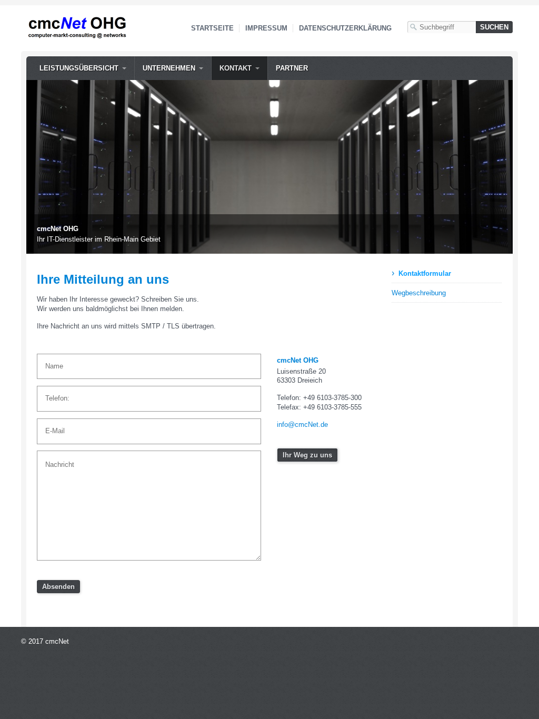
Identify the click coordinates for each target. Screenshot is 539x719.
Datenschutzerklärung (345, 28)
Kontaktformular (424, 273)
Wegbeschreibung (419, 293)
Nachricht (56, 458)
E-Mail (52, 426)
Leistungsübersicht (78, 68)
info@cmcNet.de (302, 424)
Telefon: (54, 393)
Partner (292, 68)
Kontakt (235, 68)
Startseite (212, 28)
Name (52, 361)
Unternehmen (169, 68)
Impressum (266, 28)
